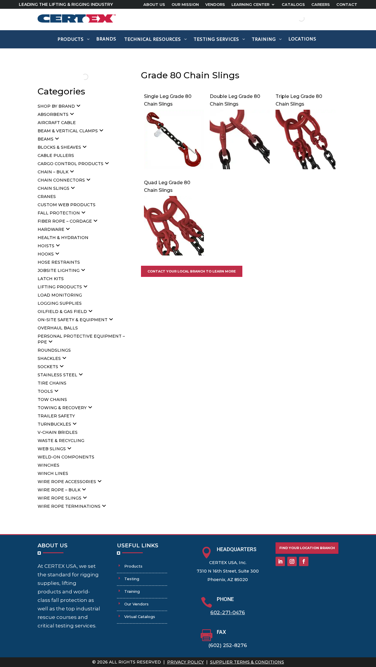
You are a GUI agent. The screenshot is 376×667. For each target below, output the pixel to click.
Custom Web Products (66, 204)
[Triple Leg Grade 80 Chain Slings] (305, 167)
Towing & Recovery (62, 407)
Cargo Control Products (70, 163)
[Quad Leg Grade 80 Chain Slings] (174, 254)
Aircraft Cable (57, 122)
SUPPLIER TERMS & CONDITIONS (247, 662)
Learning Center (250, 4)
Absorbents (53, 114)
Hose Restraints (59, 262)
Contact (346, 4)
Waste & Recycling (61, 440)
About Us (154, 4)
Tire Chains (52, 383)
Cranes (47, 196)
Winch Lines (53, 473)
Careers (320, 4)
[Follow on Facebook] (303, 561)
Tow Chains (52, 399)
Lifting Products (60, 287)
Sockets (48, 366)
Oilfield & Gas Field (62, 311)
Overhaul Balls (58, 328)
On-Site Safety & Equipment (73, 319)
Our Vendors (136, 604)
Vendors (215, 4)
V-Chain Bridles (58, 432)
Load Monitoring (60, 295)
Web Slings (52, 448)
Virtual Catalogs (139, 616)
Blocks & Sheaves (59, 147)
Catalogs (293, 4)
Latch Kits (51, 278)
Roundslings (54, 350)
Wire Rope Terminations (69, 506)
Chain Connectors (61, 180)
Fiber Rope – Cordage (65, 221)
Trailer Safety (56, 416)
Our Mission (185, 4)
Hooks (46, 254)
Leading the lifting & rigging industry (66, 4)
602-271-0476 (227, 612)
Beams (45, 139)
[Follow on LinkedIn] (280, 561)
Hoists (46, 245)
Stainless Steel (57, 374)
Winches (48, 465)
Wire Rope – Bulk (59, 489)
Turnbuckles (54, 424)
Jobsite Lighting (59, 270)
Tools (45, 391)
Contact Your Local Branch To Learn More (191, 271)
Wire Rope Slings (59, 498)
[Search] (296, 18)
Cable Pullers (56, 155)
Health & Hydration (63, 237)
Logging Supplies (60, 303)
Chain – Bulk (53, 172)
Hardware (51, 229)
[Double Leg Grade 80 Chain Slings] (240, 167)
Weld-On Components (66, 457)
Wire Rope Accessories (67, 481)
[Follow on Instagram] (292, 561)
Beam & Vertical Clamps (68, 130)
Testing (131, 578)
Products (133, 566)
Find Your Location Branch (307, 548)
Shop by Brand (56, 106)
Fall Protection (59, 213)
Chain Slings (53, 188)
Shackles (49, 358)
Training (132, 591)
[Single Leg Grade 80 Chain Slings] (174, 167)
